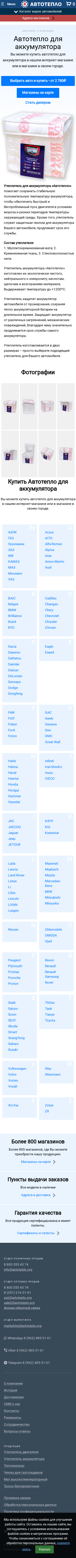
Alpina (49, 550)
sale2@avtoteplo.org (19, 1303)
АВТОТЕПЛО (29, 31)
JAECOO (14, 827)
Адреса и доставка (36, 1195)
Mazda (50, 875)
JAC (11, 821)
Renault (50, 966)
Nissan (13, 929)
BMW (12, 610)
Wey (48, 1069)
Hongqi (13, 790)
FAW (11, 712)
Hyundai (14, 802)
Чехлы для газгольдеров (23, 1472)
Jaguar (13, 833)
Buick (12, 622)
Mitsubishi (52, 897)
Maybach (51, 869)
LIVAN (12, 905)
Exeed (49, 652)
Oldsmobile (53, 929)
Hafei (12, 761)
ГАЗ (11, 538)
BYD (11, 627)
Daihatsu (14, 658)
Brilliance (15, 616)
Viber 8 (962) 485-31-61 (25, 1350)
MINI (48, 892)
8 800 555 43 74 (16, 1264)
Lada (11, 863)
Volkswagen (17, 1069)
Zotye (49, 1105)
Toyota (50, 1020)
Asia (48, 556)
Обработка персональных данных (30, 1504)
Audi (48, 567)
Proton (13, 984)
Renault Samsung (52, 974)
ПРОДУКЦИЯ (46, 31)
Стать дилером (38, 102)
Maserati (51, 863)
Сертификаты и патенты (36, 1233)
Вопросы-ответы (17, 1431)
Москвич (15, 573)
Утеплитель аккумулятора (24, 1458)
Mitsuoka (52, 903)
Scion (12, 1014)
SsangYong (16, 1038)
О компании (13, 1383)
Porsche (14, 978)
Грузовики (16, 544)
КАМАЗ (13, 561)
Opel (48, 941)
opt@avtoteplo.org (18, 1298)
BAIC (12, 598)
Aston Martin (54, 561)
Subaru (13, 1044)
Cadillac (51, 598)
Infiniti (49, 761)
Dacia (12, 646)
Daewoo (14, 652)
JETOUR (14, 844)
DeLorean (15, 676)
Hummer (14, 796)
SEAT (12, 1020)
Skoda (13, 1026)
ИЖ (10, 556)
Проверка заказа (17, 1497)
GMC (48, 736)
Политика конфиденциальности (29, 1511)
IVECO (50, 778)
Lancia (13, 869)
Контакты (11, 1410)
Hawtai (13, 778)
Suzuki (13, 1050)
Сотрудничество (17, 1424)
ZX (47, 1111)
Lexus (12, 881)
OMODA (51, 935)
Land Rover (16, 875)
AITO (48, 538)
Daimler (13, 664)
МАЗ (11, 567)
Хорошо (44, 1549)
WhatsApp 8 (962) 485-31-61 (29, 1338)
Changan (51, 604)
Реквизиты (12, 1417)
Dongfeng (15, 694)
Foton (12, 736)
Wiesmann (52, 1074)
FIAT (11, 718)
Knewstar (52, 833)
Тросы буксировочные (21, 1486)
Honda (13, 784)
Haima (13, 767)
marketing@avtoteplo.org (23, 1326)
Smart (12, 1032)
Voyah (12, 1086)
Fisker (12, 724)
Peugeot (14, 960)
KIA (47, 827)
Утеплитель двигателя (21, 1452)
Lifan (11, 893)
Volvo (12, 1074)
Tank (48, 1009)
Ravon (49, 960)
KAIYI (49, 821)
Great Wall (52, 742)
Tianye (50, 1014)
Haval (12, 773)
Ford (11, 730)
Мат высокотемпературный (25, 1479)
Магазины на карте (38, 92)
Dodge (13, 688)
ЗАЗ (11, 550)
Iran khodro (53, 767)
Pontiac (13, 972)
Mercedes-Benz (53, 883)
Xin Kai (13, 1105)
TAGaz (50, 1002)
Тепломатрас (14, 1465)
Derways (14, 682)
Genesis (51, 724)
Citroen (50, 627)
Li (9, 887)
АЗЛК (12, 532)
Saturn (13, 1009)
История (10, 1390)
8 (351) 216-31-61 (17, 1293)
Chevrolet (52, 616)
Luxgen (13, 910)
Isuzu (49, 773)
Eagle (49, 646)
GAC (48, 712)
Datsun (13, 670)
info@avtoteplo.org (18, 1269)
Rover (49, 982)
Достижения (14, 1397)
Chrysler (51, 622)
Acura (49, 532)
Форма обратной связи (22, 1308)
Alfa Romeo (53, 544)
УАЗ (11, 579)
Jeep (11, 839)
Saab (12, 1002)
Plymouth (15, 966)
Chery (49, 610)
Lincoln (13, 899)
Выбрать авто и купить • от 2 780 (37, 81)
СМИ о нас (12, 1404)
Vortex (13, 1080)
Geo (48, 730)
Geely (49, 718)
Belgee (13, 604)
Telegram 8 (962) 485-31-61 (28, 1363)
